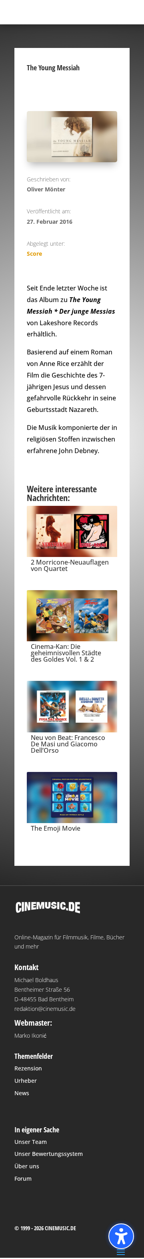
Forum (23, 1178)
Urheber (25, 1080)
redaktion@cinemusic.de (45, 1008)
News (21, 1093)
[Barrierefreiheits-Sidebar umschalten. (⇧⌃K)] (121, 1236)
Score (34, 253)
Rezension (28, 1068)
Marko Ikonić (30, 1035)
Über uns (26, 1166)
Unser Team (30, 1142)
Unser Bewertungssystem (48, 1154)
